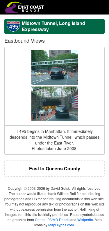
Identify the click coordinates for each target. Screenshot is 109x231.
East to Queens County (54, 168)
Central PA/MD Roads (52, 219)
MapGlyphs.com (61, 224)
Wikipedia (85, 219)
